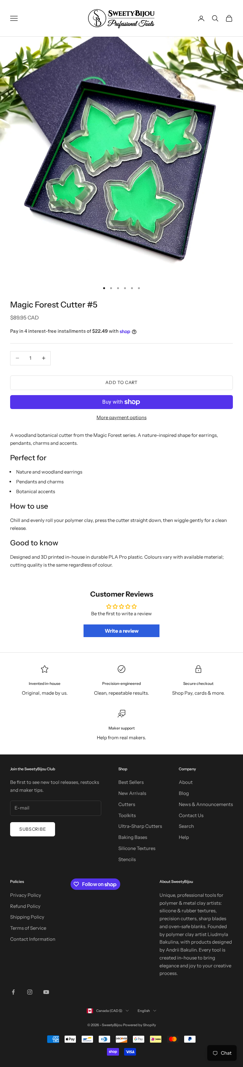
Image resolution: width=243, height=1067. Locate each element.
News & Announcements (206, 804)
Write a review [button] (122, 631)
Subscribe (32, 829)
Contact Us (191, 815)
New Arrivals (132, 793)
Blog (184, 793)
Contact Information (32, 939)
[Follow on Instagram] (30, 992)
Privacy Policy (25, 895)
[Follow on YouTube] (46, 992)
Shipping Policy (27, 917)
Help (184, 837)
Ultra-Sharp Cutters (140, 826)
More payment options (121, 417)
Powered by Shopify (139, 1025)
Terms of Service (28, 928)
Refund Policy (25, 906)
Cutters (126, 804)
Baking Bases (132, 837)
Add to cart (121, 382)
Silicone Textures (136, 848)
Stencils (127, 859)
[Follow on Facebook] (13, 992)
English (144, 1010)
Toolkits (127, 815)
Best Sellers (131, 782)
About (186, 782)
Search (186, 826)
